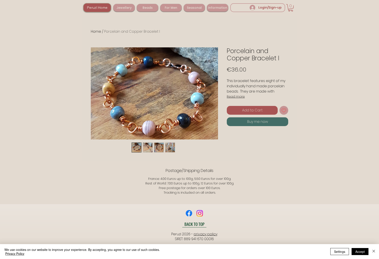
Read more (236, 96)
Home (96, 31)
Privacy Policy (14, 253)
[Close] (373, 251)
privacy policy (205, 234)
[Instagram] (199, 213)
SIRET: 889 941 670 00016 (194, 238)
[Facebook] (189, 213)
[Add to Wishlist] (283, 110)
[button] (124, 8)
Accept (360, 251)
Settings (339, 251)
